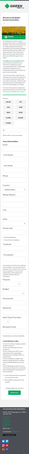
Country (6, 185)
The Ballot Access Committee (12, 61)
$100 (20, 107)
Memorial (7, 308)
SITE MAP (6, 423)
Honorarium (8, 298)
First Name (8, 155)
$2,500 (20, 118)
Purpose (6, 279)
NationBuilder (15, 431)
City (4, 210)
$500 (20, 112)
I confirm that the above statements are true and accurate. (15, 376)
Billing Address (9, 194)
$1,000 (8, 118)
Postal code (8, 228)
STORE (5, 426)
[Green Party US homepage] (14, 6)
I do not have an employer (12, 240)
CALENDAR (6, 417)
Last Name (8, 165)
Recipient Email (9, 327)
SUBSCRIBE (6, 424)
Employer (7, 244)
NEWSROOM (7, 421)
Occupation (8, 255)
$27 (20, 102)
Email (5, 145)
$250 (8, 112)
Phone (5, 176)
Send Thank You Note (12, 317)
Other (8, 123)
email (11, 428)
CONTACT (6, 419)
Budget (6, 289)
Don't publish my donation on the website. (14, 381)
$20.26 (8, 102)
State (5, 219)
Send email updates (10, 237)
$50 (8, 107)
